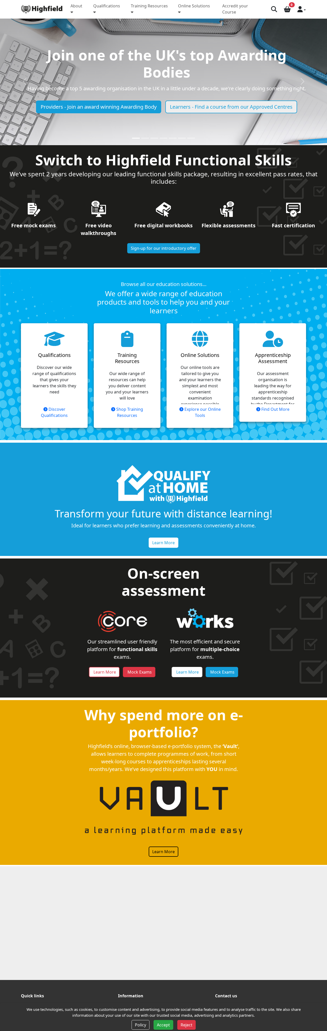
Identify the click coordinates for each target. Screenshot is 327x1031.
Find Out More (274, 409)
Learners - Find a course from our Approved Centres (231, 106)
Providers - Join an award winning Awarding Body (99, 106)
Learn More (163, 542)
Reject (186, 1025)
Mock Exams (139, 672)
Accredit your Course (235, 9)
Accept (163, 1025)
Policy (140, 1025)
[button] (301, 9)
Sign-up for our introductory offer (163, 248)
